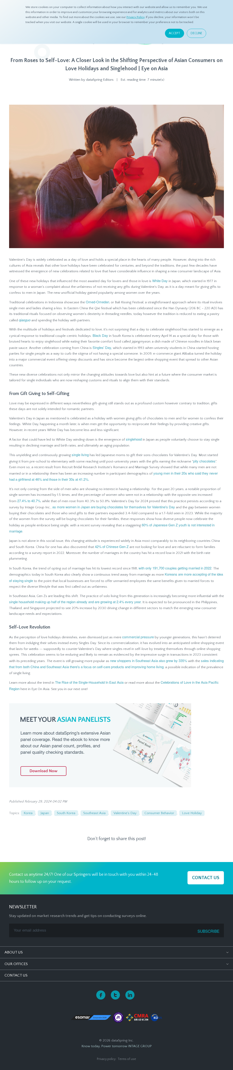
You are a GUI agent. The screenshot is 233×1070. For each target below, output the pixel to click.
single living (80, 454)
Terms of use (127, 1059)
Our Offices (16, 964)
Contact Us (16, 975)
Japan (45, 813)
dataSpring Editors (100, 80)
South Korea (66, 813)
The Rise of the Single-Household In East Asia (89, 682)
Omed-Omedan (97, 301)
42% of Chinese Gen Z (112, 546)
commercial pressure (138, 636)
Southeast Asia (94, 813)
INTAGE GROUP (140, 1046)
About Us (14, 952)
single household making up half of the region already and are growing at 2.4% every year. (75, 601)
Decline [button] (196, 33)
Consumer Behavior (159, 813)
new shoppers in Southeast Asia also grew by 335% (148, 660)
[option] (116, 94)
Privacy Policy (135, 17)
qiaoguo (24, 319)
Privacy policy (106, 1059)
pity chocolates (204, 461)
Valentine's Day (125, 813)
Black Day (100, 335)
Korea (28, 813)
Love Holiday (192, 813)
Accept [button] (174, 33)
